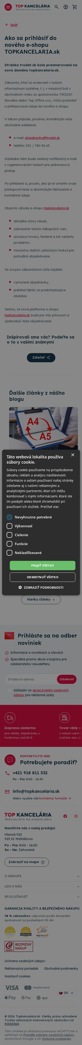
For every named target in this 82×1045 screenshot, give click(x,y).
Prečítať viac (50, 506)
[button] (41, 587)
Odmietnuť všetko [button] (42, 577)
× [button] (72, 455)
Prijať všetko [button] (42, 565)
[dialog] (41, 522)
